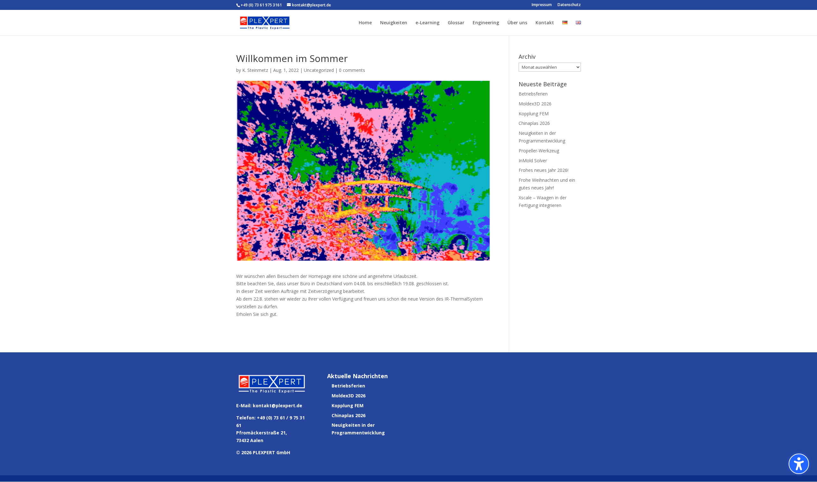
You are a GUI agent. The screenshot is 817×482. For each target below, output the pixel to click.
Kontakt (545, 23)
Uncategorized (319, 70)
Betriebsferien (533, 94)
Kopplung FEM (534, 114)
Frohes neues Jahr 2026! (543, 170)
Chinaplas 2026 (534, 123)
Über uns (517, 23)
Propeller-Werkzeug (539, 151)
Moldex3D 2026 (535, 104)
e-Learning (427, 23)
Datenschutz (569, 5)
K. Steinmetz (255, 70)
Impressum (542, 5)
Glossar (456, 23)
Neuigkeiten (393, 23)
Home (365, 23)
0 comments (352, 70)
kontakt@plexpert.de (277, 405)
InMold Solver (533, 160)
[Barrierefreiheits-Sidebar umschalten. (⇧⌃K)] (799, 464)
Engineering (486, 23)
